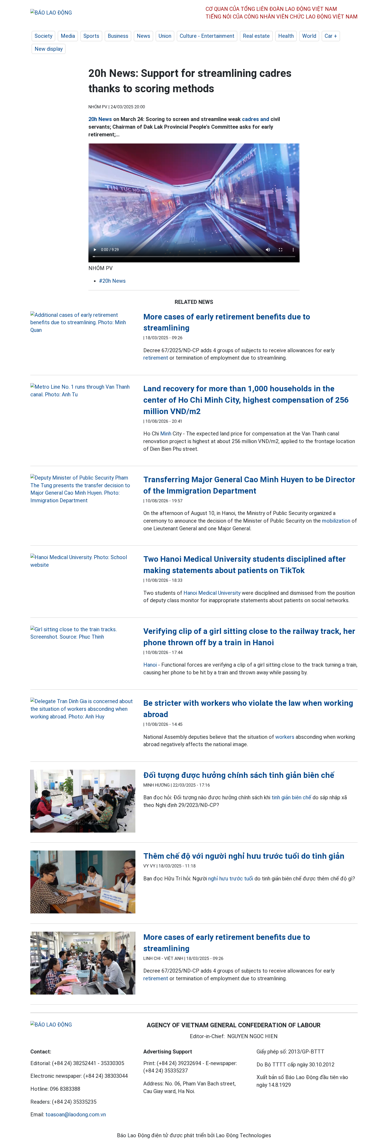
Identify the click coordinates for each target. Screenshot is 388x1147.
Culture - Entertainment (207, 36)
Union (165, 36)
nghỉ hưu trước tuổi (230, 878)
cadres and (255, 119)
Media (68, 36)
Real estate (256, 36)
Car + (331, 36)
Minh (165, 433)
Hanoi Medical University (211, 593)
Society (43, 36)
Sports (91, 36)
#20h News (112, 281)
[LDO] (82, 322)
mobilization (336, 521)
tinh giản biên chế (291, 797)
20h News (100, 119)
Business (118, 36)
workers (284, 737)
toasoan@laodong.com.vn (75, 1114)
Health (286, 36)
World (309, 36)
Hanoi (150, 665)
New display (49, 49)
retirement (155, 358)
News (143, 36)
